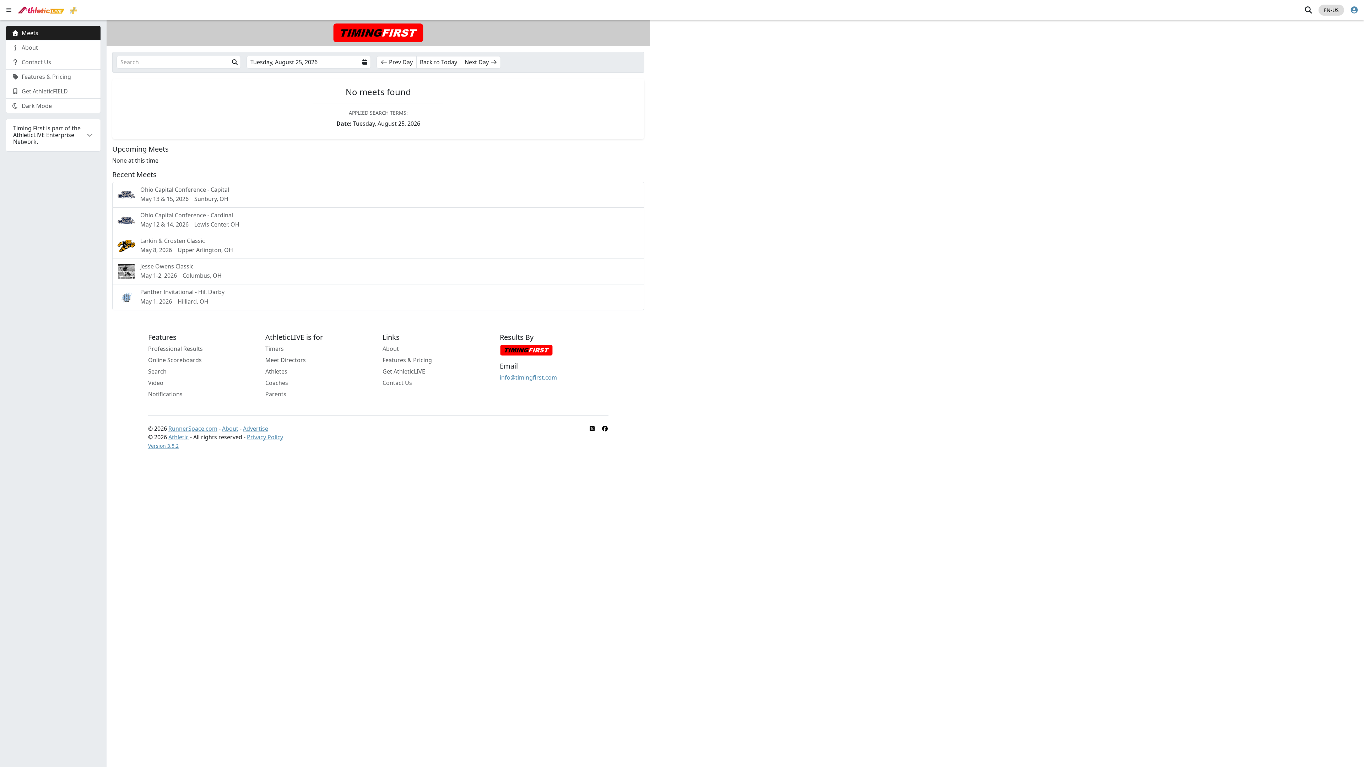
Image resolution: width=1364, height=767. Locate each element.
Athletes (276, 371)
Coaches (276, 383)
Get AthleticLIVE (404, 371)
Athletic (178, 437)
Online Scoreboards (175, 360)
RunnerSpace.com (192, 429)
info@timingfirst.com (528, 377)
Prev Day (401, 62)
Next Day (477, 62)
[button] (179, 62)
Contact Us (397, 383)
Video (155, 383)
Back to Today (438, 62)
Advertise (255, 429)
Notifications (165, 394)
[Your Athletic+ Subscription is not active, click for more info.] (73, 10)
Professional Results (175, 349)
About (391, 349)
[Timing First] (526, 350)
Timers (274, 349)
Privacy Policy (265, 437)
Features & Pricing (407, 360)
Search (157, 371)
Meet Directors (285, 360)
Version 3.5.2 (163, 445)
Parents (275, 394)
